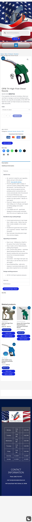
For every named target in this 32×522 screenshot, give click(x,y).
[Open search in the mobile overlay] (16, 33)
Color (3, 106)
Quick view (8, 333)
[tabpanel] (16, 226)
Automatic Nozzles (12, 131)
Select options (7, 329)
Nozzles (19, 131)
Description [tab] (5, 163)
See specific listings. (16, 182)
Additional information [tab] (8, 165)
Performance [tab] (6, 283)
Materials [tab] (5, 280)
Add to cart (17, 115)
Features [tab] (5, 171)
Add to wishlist (7, 143)
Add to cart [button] (21, 332)
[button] (16, 45)
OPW (22, 131)
